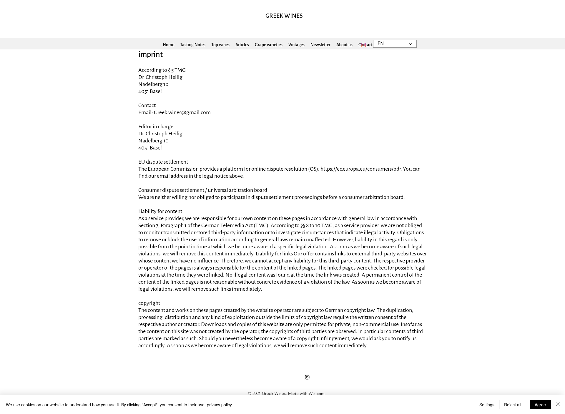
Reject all (512, 405)
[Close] (557, 404)
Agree (540, 405)
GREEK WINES (284, 15)
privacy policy (219, 405)
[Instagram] (363, 45)
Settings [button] (486, 405)
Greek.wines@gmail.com (182, 112)
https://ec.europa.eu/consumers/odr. (361, 169)
